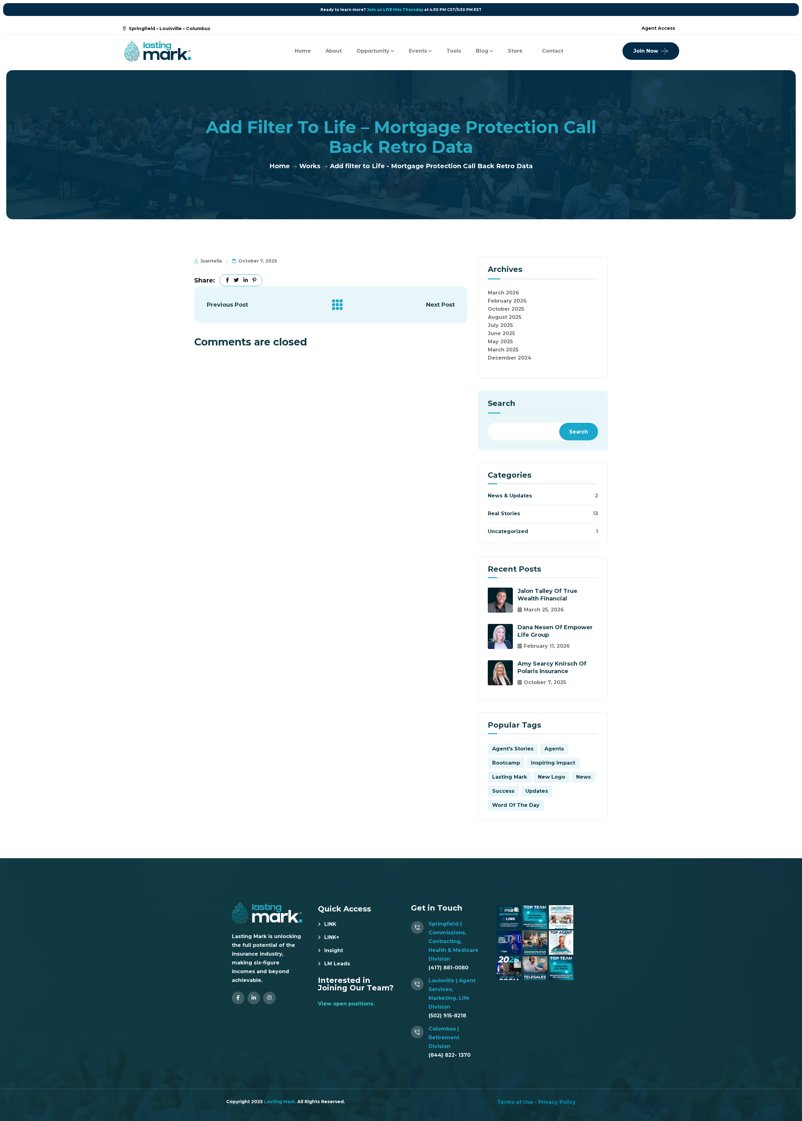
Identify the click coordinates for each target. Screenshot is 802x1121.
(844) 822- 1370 (450, 1055)
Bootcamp (506, 763)
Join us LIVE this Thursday (395, 9)
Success (503, 791)
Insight (333, 950)
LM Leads (337, 964)
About (333, 51)
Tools (453, 51)
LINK (330, 924)
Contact (552, 51)
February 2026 (507, 301)
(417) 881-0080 (448, 968)
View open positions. (346, 1004)
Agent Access (658, 28)
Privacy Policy (557, 1102)
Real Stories (504, 513)
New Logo (551, 777)
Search (501, 404)
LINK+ (331, 937)
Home (303, 51)
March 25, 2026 (544, 610)
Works (309, 166)
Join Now (645, 51)
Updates (536, 791)
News (583, 777)
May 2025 (500, 342)
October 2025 (506, 309)
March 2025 (503, 350)
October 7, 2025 (257, 261)
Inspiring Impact (553, 763)
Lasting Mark (509, 777)
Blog (482, 51)
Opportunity (373, 51)
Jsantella (211, 261)
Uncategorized (508, 531)
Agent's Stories (513, 749)
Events (418, 51)
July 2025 (500, 325)
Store (515, 51)
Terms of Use (515, 1102)
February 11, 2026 (547, 646)
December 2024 (509, 358)
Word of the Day (515, 805)
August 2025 (504, 317)
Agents (554, 749)
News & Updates (510, 496)
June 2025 (501, 333)
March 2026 (503, 293)
